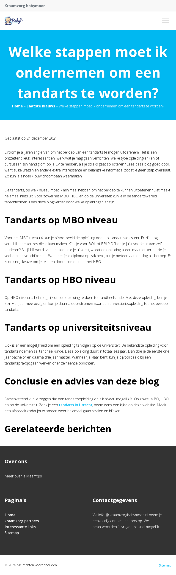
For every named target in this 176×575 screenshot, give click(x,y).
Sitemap (12, 532)
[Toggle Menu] (165, 20)
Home (17, 106)
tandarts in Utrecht (75, 404)
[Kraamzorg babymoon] (14, 20)
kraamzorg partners (22, 520)
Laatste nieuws (41, 106)
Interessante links (20, 526)
